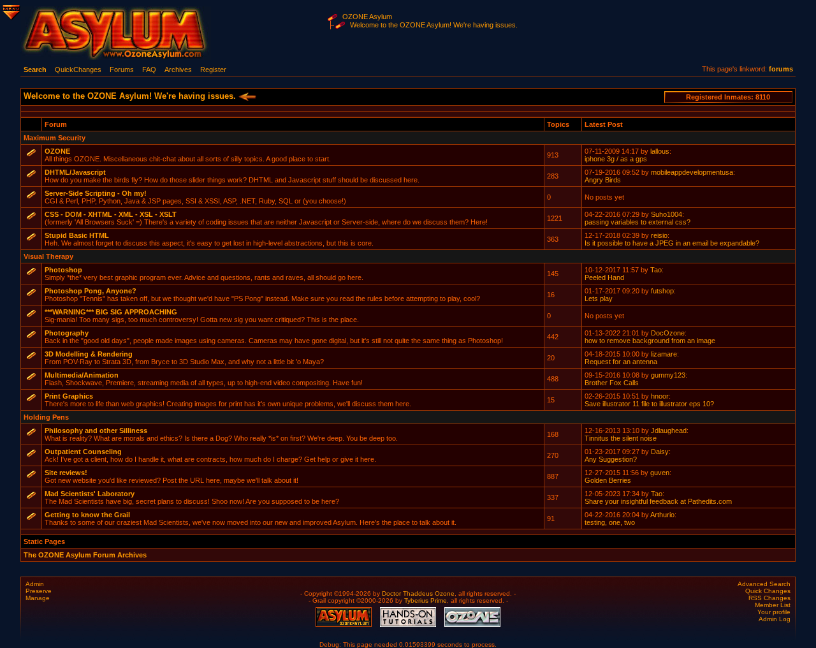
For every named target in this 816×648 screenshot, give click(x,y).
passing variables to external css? (637, 222)
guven (659, 472)
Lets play (599, 298)
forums (781, 69)
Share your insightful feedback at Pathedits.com (658, 501)
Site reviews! (66, 472)
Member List (772, 604)
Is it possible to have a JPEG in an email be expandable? (672, 243)
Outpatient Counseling (83, 451)
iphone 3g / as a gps (616, 159)
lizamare (664, 354)
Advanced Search (764, 583)
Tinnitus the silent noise (621, 438)
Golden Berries (608, 480)
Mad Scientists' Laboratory (90, 493)
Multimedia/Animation (82, 375)
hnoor (660, 396)
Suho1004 (666, 214)
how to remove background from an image (650, 340)
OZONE (57, 151)
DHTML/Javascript (75, 172)
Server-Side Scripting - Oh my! (96, 193)
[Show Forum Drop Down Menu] (10, 10)
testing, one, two (610, 522)
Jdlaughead (669, 430)
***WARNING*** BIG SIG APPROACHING (111, 312)
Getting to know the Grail (87, 515)
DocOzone (668, 333)
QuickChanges (78, 69)
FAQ (149, 69)
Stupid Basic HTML (77, 235)
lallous (659, 151)
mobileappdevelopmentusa (692, 172)
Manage (38, 597)
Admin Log (774, 618)
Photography (67, 333)
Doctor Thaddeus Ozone (418, 593)
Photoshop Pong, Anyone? (90, 291)
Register (213, 69)
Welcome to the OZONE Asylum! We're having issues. (434, 25)
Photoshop (63, 270)
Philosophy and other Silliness (96, 430)
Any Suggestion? (611, 459)
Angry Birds (603, 180)
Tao (656, 270)
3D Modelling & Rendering (89, 354)
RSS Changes (769, 597)
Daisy (660, 451)
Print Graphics (69, 396)
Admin (35, 583)
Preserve (39, 590)
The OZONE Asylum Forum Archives (85, 555)
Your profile (773, 611)
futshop (662, 291)
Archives (178, 69)
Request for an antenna (621, 361)
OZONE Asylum (367, 16)
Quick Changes (767, 590)
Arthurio (662, 515)
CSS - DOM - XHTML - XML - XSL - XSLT (111, 214)
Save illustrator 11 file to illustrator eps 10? (649, 404)
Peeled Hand (604, 277)
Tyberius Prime (425, 600)
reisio (659, 235)
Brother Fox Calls (612, 383)
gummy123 (668, 375)
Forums (122, 69)
